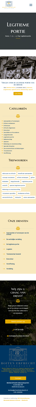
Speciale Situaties (9, 146)
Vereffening (7, 153)
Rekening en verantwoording (12, 144)
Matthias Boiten (11, 87)
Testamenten (8, 151)
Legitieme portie (15, 89)
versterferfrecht (7, 197)
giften (33, 177)
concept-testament (8, 177)
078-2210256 (18, 330)
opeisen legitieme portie (17, 185)
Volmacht (18, 197)
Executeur (7, 130)
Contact (18, 378)
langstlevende (15, 181)
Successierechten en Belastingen (14, 148)
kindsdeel (5, 181)
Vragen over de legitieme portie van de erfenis (18, 83)
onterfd (4, 185)
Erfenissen (29, 87)
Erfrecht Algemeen (9, 128)
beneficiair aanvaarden (25, 173)
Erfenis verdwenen (9, 123)
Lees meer (18, 93)
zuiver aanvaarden (29, 197)
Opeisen (31, 89)
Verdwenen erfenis (23, 193)
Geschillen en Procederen (11, 132)
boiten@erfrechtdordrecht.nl (19, 336)
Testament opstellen (8, 193)
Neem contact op (18, 321)
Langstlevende (7, 89)
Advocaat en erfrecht (9, 173)
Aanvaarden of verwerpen (11, 121)
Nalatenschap (24, 89)
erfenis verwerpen (22, 177)
